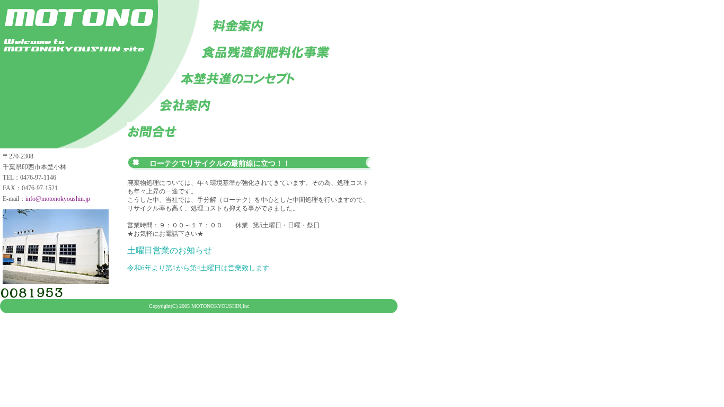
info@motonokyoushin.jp (57, 198)
